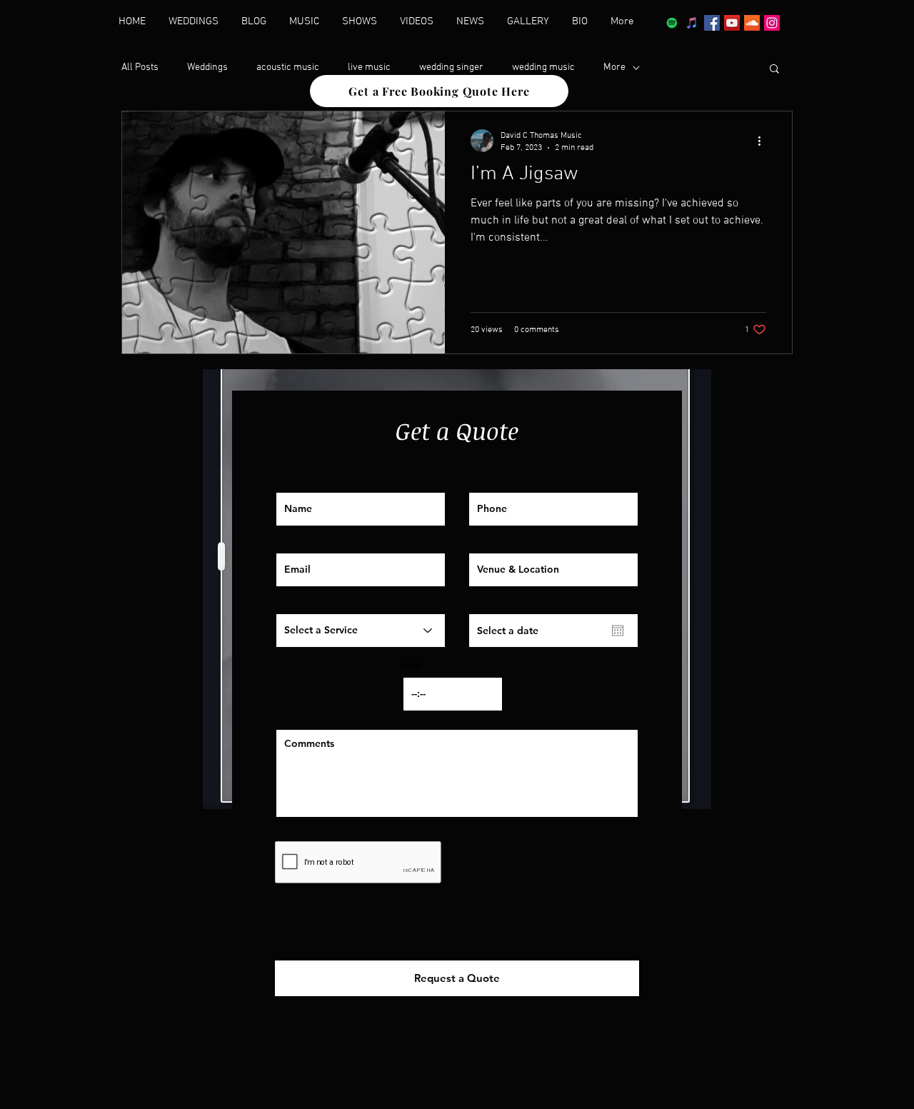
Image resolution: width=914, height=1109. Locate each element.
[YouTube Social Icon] (732, 23)
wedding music (543, 67)
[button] (774, 69)
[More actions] (764, 140)
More (614, 67)
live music (369, 67)
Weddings (207, 67)
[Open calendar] (617, 630)
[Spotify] (672, 23)
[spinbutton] (452, 694)
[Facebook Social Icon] (712, 23)
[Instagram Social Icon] (772, 23)
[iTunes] (692, 23)
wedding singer (451, 67)
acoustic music (287, 67)
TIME (412, 665)
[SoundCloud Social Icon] (752, 23)
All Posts (140, 67)
